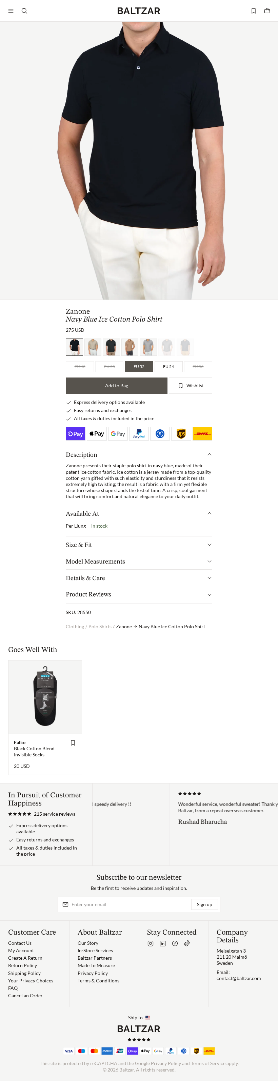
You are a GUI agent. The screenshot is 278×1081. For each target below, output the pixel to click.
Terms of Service (208, 1063)
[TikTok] (187, 943)
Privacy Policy (93, 973)
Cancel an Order (25, 995)
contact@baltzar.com (239, 978)
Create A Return (25, 958)
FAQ (13, 988)
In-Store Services (95, 950)
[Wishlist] (253, 10)
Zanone (78, 311)
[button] (41, 814)
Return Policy (22, 965)
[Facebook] (175, 943)
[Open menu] (10, 10)
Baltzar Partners (95, 958)
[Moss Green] (111, 347)
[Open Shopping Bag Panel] (267, 10)
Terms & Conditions (98, 980)
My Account (21, 950)
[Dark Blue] (185, 347)
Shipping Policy (24, 973)
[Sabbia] (93, 347)
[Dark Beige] (130, 347)
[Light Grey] (148, 347)
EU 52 (139, 366)
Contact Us (20, 943)
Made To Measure (96, 965)
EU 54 (168, 366)
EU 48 (80, 366)
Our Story (88, 943)
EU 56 (198, 366)
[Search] (24, 10)
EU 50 (109, 366)
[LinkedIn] (162, 943)
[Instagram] (150, 943)
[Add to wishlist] (73, 742)
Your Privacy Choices (30, 980)
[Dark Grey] (167, 347)
